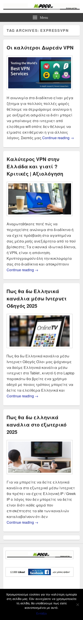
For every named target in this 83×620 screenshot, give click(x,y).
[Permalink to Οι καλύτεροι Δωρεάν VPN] (40, 92)
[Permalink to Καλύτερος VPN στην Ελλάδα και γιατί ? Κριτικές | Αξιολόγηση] (40, 218)
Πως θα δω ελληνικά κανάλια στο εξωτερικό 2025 (36, 424)
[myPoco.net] (41, 8)
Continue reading (58, 137)
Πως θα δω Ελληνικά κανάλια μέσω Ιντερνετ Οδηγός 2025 (37, 298)
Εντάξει (41, 613)
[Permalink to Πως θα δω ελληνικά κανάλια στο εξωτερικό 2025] (40, 476)
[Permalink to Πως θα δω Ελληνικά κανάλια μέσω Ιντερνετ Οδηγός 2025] (40, 350)
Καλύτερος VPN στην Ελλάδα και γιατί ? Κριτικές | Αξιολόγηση (35, 166)
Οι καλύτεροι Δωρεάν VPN (40, 47)
